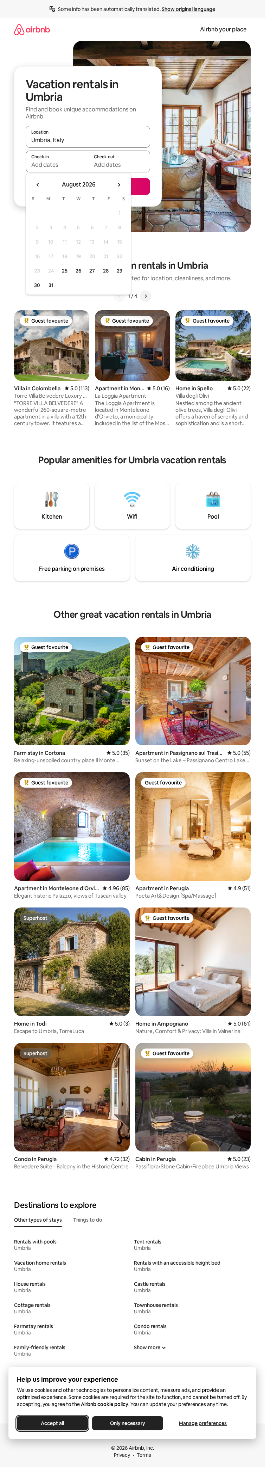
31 (51, 285)
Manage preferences (203, 1423)
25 (65, 271)
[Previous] (119, 296)
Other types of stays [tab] (38, 1220)
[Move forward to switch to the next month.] (119, 185)
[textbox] (56, 164)
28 (106, 271)
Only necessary (127, 1423)
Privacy (122, 1455)
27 (92, 271)
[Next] (145, 296)
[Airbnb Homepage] (32, 29)
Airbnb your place (223, 29)
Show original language (188, 9)
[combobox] (87, 140)
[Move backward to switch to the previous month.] (38, 185)
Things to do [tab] (87, 1220)
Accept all (52, 1423)
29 (119, 271)
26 (78, 271)
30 (37, 285)
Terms (144, 1455)
